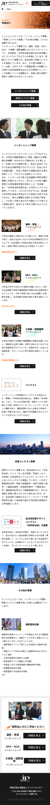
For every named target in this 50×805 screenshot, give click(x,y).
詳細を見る (25, 257)
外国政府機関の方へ (10, 360)
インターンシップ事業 (25, 91)
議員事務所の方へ (9, 251)
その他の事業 (25, 105)
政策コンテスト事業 (25, 98)
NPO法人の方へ (8, 305)
